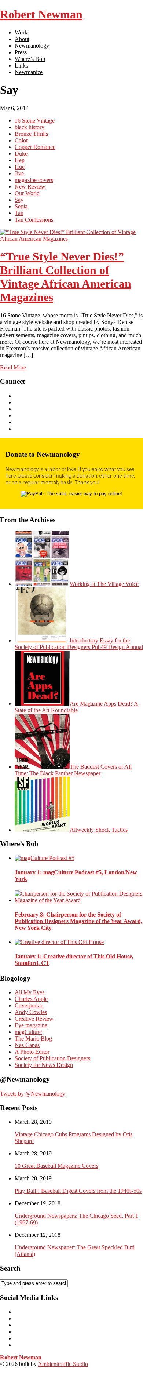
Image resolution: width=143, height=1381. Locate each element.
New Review (30, 186)
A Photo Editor (32, 1052)
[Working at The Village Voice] (42, 584)
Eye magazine (31, 1025)
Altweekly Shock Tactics (99, 830)
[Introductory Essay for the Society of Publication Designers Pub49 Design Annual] (42, 640)
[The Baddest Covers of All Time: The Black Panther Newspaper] (42, 767)
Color (21, 140)
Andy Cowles (31, 1012)
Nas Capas (27, 1045)
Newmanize (29, 72)
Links (21, 65)
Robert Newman (41, 14)
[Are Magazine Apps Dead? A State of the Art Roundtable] (42, 703)
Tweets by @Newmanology (32, 1093)
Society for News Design (44, 1065)
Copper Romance (35, 147)
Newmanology (32, 46)
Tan (19, 213)
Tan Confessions (34, 219)
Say (19, 200)
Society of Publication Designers (52, 1058)
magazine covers (34, 180)
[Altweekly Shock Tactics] (42, 830)
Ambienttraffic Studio (63, 1364)
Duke (21, 153)
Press (21, 52)
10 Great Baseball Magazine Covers (56, 1166)
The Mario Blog (33, 1038)
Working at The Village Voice (104, 584)
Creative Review (34, 1019)
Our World (27, 193)
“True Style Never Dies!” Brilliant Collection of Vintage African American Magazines (65, 277)
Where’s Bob (30, 59)
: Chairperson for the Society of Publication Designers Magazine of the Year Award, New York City (78, 921)
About (22, 39)
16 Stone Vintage (35, 120)
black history (29, 127)
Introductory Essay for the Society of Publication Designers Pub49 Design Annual (79, 643)
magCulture (28, 1032)
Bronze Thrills (31, 134)
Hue (20, 167)
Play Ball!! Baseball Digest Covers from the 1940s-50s (78, 1191)
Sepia (21, 206)
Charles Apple (31, 999)
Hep (20, 160)
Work (21, 32)
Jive (19, 173)
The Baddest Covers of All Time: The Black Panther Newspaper (73, 770)
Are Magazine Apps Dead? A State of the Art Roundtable (76, 706)
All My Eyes (29, 992)
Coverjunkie (29, 1005)
